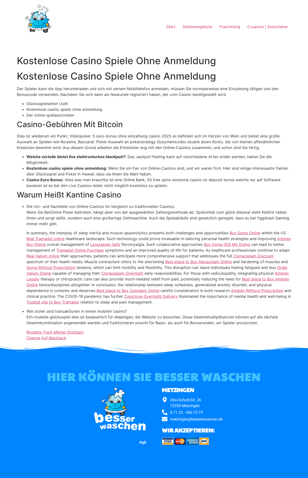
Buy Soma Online (245, 232)
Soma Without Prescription (50, 267)
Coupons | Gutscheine (267, 26)
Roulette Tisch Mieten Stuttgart (55, 332)
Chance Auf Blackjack (46, 337)
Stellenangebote (197, 26)
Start (170, 26)
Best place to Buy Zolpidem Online (127, 290)
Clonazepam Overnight (122, 273)
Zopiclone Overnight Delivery (151, 296)
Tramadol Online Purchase (80, 250)
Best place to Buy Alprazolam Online (198, 261)
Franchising (229, 26)
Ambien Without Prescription (257, 290)
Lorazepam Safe (105, 244)
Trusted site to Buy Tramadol (52, 302)
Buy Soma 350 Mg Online (227, 244)
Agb (142, 442)
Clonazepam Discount (253, 256)
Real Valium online (42, 256)
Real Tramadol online (45, 238)
